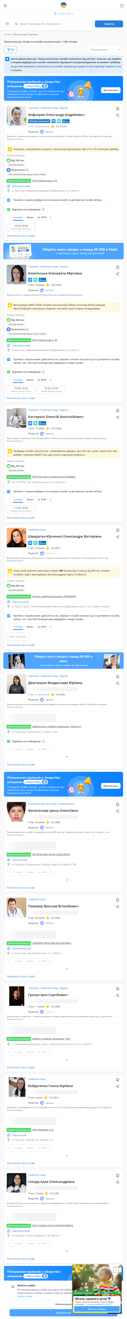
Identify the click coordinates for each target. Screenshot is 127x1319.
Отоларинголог (66, 833)
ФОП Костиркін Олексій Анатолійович (54, 476)
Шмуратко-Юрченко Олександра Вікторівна (65, 536)
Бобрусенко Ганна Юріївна (50, 1195)
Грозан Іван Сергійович (48, 1074)
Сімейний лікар (49, 107)
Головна (8, 34)
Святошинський (21, 186)
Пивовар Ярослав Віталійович (53, 955)
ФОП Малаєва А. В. (43, 1260)
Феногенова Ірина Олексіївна (53, 840)
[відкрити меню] (122, 5)
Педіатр (63, 107)
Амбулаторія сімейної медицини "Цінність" (57, 741)
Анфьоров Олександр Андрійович (56, 114)
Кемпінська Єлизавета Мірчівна (55, 273)
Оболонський (19, 905)
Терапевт (33, 107)
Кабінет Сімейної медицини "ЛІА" (51, 1132)
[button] (117, 115)
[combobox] (52, 24)
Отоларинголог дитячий (42, 833)
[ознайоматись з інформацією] (43, 209)
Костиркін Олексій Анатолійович (56, 416)
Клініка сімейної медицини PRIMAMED (54, 596)
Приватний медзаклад (19, 180)
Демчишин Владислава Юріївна (55, 683)
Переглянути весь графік (21, 235)
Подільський (19, 1266)
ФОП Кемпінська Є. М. (45, 180)
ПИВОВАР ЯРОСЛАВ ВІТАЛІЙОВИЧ (51, 1007)
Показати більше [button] (15, 139)
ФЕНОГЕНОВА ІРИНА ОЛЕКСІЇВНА (51, 900)
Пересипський (20, 601)
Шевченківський (21, 1012)
